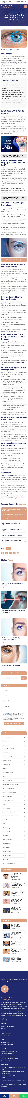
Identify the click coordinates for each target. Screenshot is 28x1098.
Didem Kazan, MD (5, 1061)
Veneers (5, 768)
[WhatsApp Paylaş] (14, 553)
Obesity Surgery (7, 760)
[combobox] (5, 701)
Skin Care (5, 859)
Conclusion (5, 106)
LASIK (2, 56)
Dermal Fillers (6, 808)
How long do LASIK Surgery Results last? (12, 530)
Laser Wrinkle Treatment (9, 863)
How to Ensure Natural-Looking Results (12, 94)
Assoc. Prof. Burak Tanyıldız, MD (9, 1058)
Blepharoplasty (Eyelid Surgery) (11, 784)
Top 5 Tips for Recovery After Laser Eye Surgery (13, 611)
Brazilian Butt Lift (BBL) (9, 749)
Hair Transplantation (8, 757)
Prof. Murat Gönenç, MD (7, 1053)
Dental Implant (6, 764)
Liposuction (6, 745)
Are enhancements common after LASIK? (11, 541)
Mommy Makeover (8, 780)
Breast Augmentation (8, 737)
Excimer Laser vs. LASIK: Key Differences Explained (11, 639)
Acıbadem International (7, 1042)
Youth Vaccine (6, 835)
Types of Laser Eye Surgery (11, 665)
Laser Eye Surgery (8, 772)
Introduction (5, 83)
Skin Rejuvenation (7, 839)
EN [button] (3, 2)
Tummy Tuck (6, 753)
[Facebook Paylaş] (2, 553)
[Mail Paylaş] (18, 553)
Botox (4, 804)
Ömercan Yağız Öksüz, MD (8, 1056)
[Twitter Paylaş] (6, 553)
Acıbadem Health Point (7, 1044)
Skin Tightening (7, 855)
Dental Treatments (8, 800)
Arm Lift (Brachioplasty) (9, 788)
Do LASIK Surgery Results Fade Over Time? (13, 92)
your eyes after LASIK (15, 372)
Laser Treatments (7, 820)
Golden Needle (7, 832)
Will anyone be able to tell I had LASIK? (11, 523)
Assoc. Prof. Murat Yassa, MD (9, 1051)
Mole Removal (6, 847)
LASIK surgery (5, 116)
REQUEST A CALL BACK (13, 260)
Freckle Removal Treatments (10, 816)
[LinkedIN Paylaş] (10, 553)
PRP (4, 824)
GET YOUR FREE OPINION (13, 723)
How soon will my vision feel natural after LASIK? (12, 509)
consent (7, 713)
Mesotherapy (6, 828)
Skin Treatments (7, 843)
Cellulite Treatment (8, 851)
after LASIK (6, 283)
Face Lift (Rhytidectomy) (9, 792)
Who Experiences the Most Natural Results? (13, 104)
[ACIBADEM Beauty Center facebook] (2, 1019)
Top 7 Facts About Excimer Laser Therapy (12, 584)
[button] (25, 6)
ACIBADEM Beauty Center (14, 20)
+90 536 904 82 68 (8, 1)
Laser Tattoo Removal (9, 812)
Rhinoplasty (6, 741)
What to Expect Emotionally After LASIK (12, 102)
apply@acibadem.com (21, 1)
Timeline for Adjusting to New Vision (11, 90)
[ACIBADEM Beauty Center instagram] (6, 1019)
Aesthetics (5, 776)
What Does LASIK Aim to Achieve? (11, 85)
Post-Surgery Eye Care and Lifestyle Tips (12, 100)
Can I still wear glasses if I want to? (12, 535)
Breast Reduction (7, 796)
